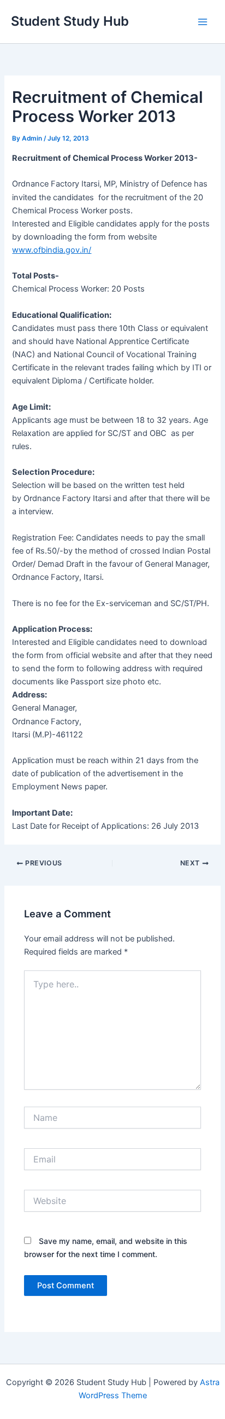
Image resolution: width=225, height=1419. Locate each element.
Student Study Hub (70, 21)
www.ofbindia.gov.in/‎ (51, 250)
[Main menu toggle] (202, 21)
